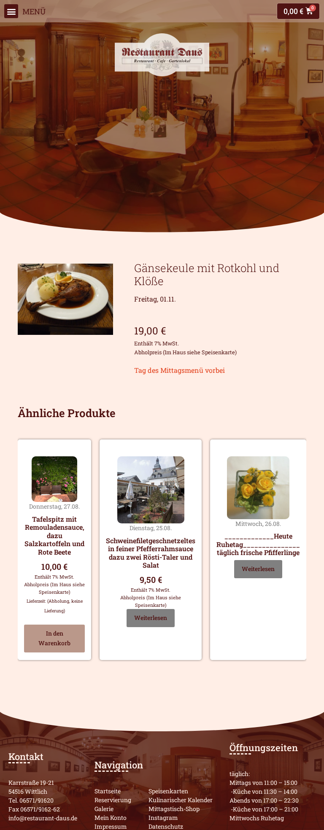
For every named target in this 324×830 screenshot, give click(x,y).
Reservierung (112, 800)
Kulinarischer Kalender (180, 800)
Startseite (107, 791)
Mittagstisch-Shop (174, 809)
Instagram (163, 818)
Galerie (103, 809)
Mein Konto (110, 818)
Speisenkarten (168, 791)
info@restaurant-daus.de (42, 818)
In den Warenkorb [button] (54, 638)
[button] (11, 11)
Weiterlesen (150, 618)
